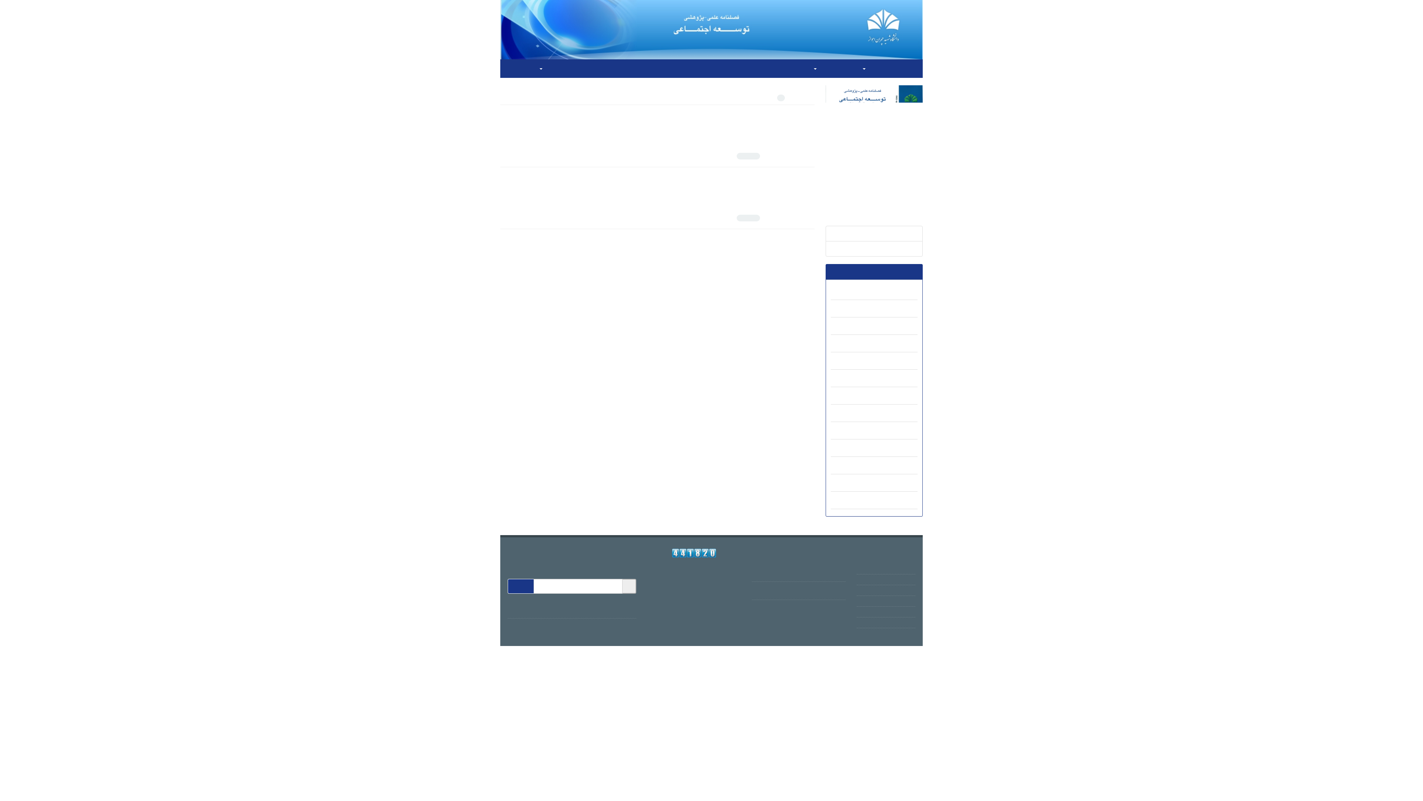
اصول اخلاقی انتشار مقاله (775, 69)
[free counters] (694, 553)
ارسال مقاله (671, 69)
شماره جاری (903, 249)
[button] (1236, 793)
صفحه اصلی (903, 69)
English (517, 69)
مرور (872, 69)
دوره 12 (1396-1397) (885, 431)
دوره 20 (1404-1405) (885, 292)
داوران (640, 69)
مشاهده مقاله (802, 155)
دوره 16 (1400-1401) (885, 362)
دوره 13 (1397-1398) (885, 414)
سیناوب (782, 641)
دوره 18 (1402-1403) (885, 327)
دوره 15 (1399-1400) (885, 379)
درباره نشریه (901, 580)
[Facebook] (628, 609)
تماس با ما (610, 69)
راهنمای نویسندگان (716, 69)
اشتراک (521, 586)
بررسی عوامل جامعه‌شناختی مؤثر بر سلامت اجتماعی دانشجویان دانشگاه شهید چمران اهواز (708, 178)
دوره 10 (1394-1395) (885, 466)
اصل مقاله (760, 155)
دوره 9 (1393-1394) (886, 484)
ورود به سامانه (560, 69)
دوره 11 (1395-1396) (885, 449)
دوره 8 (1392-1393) (886, 501)
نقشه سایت (902, 623)
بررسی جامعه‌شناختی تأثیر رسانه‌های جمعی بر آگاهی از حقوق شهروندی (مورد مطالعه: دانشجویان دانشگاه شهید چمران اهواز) (669, 116)
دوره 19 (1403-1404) (885, 309)
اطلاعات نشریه (834, 69)
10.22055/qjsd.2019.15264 (774, 198)
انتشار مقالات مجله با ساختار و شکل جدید (800, 569)
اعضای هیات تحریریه (893, 590)
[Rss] (580, 609)
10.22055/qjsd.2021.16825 (774, 136)
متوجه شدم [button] (25, 792)
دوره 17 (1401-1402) (885, 344)
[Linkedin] (595, 609)
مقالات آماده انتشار (896, 234)
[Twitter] (612, 609)
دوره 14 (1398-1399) (885, 396)
